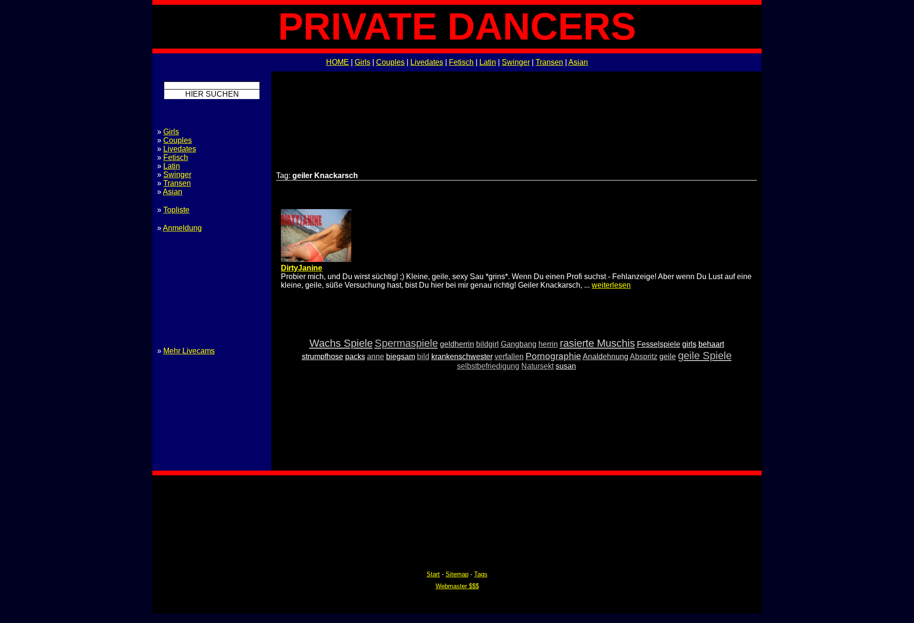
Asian (578, 62)
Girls (362, 62)
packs (355, 356)
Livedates (426, 62)
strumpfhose (322, 356)
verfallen (509, 356)
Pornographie (553, 356)
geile (667, 356)
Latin (487, 62)
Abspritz (643, 356)
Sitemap (457, 574)
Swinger (516, 62)
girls (689, 344)
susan (566, 366)
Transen (549, 62)
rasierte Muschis (597, 343)
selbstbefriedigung (488, 366)
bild (423, 356)
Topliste (176, 210)
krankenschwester (462, 356)
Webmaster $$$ (457, 586)
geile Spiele (705, 356)
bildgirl (487, 344)
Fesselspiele (658, 344)
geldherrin (457, 344)
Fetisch (461, 62)
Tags (480, 574)
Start (433, 574)
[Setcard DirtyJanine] (316, 259)
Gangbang (518, 344)
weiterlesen (611, 285)
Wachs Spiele (341, 343)
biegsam (400, 356)
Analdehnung (605, 356)
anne (375, 356)
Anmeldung (182, 228)
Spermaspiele (406, 343)
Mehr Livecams (189, 351)
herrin (548, 344)
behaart (711, 344)
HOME (337, 62)
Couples (390, 62)
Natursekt (537, 366)
